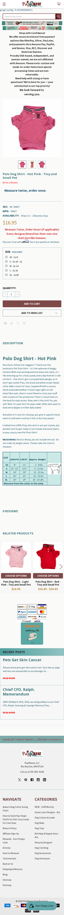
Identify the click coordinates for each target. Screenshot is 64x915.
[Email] (5, 323)
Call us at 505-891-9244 (32, 771)
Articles (7, 847)
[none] (32, 128)
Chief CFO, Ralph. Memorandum (19, 692)
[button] (32, 23)
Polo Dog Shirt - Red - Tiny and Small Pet (48, 583)
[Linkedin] (44, 779)
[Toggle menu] (4, 4)
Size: (13, 251)
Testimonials (9, 858)
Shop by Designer (43, 842)
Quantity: (9, 288)
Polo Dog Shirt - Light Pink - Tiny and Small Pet (16, 583)
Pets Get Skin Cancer (22, 659)
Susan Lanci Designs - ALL (47, 812)
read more (9, 678)
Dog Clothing (41, 847)
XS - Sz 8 (14, 257)
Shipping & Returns (12, 869)
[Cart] (59, 4)
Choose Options (16, 575)
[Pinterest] (24, 323)
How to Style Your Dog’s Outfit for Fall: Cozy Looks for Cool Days (16, 819)
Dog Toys (39, 828)
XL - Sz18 (14, 274)
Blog (5, 874)
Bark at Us (8, 863)
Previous (3, 566)
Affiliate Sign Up (11, 833)
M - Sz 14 (14, 266)
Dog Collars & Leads (45, 817)
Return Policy (10, 828)
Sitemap (7, 879)
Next (61, 566)
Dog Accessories (43, 853)
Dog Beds (39, 822)
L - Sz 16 (14, 270)
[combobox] (32, 16)
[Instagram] (38, 779)
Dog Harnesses (42, 858)
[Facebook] (32, 779)
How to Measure (11, 853)
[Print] (11, 323)
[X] (18, 323)
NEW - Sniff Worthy (44, 806)
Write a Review (10, 182)
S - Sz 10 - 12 (16, 261)
